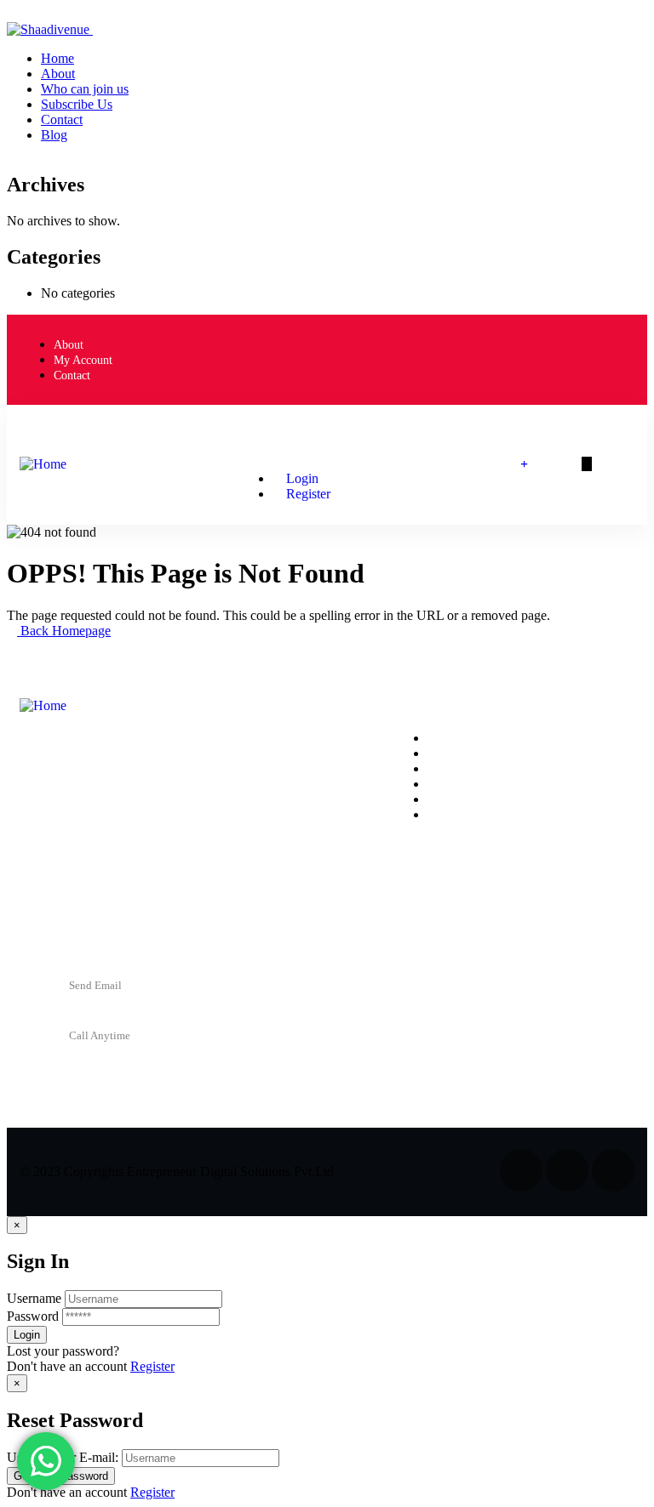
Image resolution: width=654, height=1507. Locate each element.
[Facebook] (487, 358)
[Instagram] (550, 358)
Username (34, 1298)
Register (152, 1366)
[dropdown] (12, 14)
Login (300, 478)
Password (33, 1316)
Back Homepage (64, 630)
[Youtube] (613, 358)
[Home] (43, 464)
